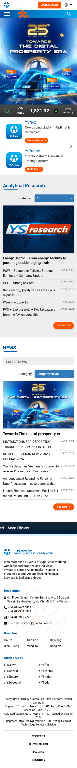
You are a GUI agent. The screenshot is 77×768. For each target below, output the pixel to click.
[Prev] (6, 146)
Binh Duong (11, 646)
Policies (38, 752)
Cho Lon (32, 640)
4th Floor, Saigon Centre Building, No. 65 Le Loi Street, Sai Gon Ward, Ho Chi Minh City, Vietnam (38, 599)
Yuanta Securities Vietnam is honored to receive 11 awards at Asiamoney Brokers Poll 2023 (31, 469)
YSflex (45, 665)
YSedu (45, 682)
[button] (68, 5)
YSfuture (12, 676)
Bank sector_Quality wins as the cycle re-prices (29, 292)
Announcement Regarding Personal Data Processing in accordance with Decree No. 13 (28, 481)
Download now (35, 140)
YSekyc (11, 665)
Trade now (32, 169)
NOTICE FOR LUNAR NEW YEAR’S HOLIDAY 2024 (26, 456)
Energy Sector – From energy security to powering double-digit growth (34, 260)
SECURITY (38, 760)
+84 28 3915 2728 (19, 617)
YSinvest (12, 671)
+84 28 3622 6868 (19, 607)
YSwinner (47, 671)
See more (62, 325)
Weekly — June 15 (15, 302)
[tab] (26, 198)
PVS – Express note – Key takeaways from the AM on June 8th (29, 312)
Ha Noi (8, 640)
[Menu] (8, 14)
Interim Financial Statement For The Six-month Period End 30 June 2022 (31, 493)
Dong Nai (56, 646)
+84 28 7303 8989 (19, 611)
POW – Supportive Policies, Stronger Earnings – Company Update (28, 273)
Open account (49, 5)
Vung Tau (33, 646)
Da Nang (55, 640)
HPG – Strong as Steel (18, 283)
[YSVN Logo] (6, 5)
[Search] (69, 14)
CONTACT (38, 736)
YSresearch (14, 682)
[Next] (71, 146)
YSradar (46, 676)
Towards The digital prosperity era (33, 434)
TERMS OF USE (38, 744)
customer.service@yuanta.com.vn (30, 623)
